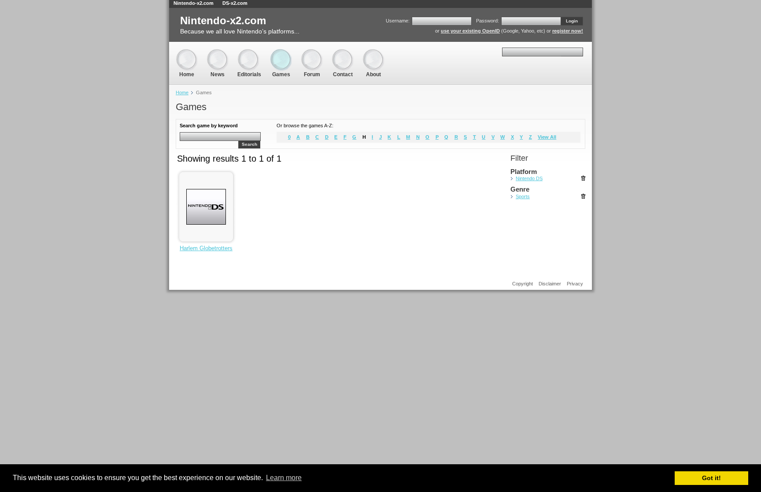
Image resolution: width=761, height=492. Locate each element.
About (373, 53)
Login (572, 20)
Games (281, 53)
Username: (398, 20)
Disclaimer (550, 283)
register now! (567, 30)
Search (249, 144)
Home (186, 53)
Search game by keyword (209, 125)
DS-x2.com (235, 3)
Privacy (575, 283)
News (217, 53)
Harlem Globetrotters (206, 248)
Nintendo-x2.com (194, 3)
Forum (311, 53)
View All (547, 137)
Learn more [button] (284, 477)
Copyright (522, 283)
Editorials (249, 53)
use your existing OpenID (470, 30)
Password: (487, 20)
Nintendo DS (529, 178)
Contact (342, 53)
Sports (523, 196)
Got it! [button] (711, 477)
